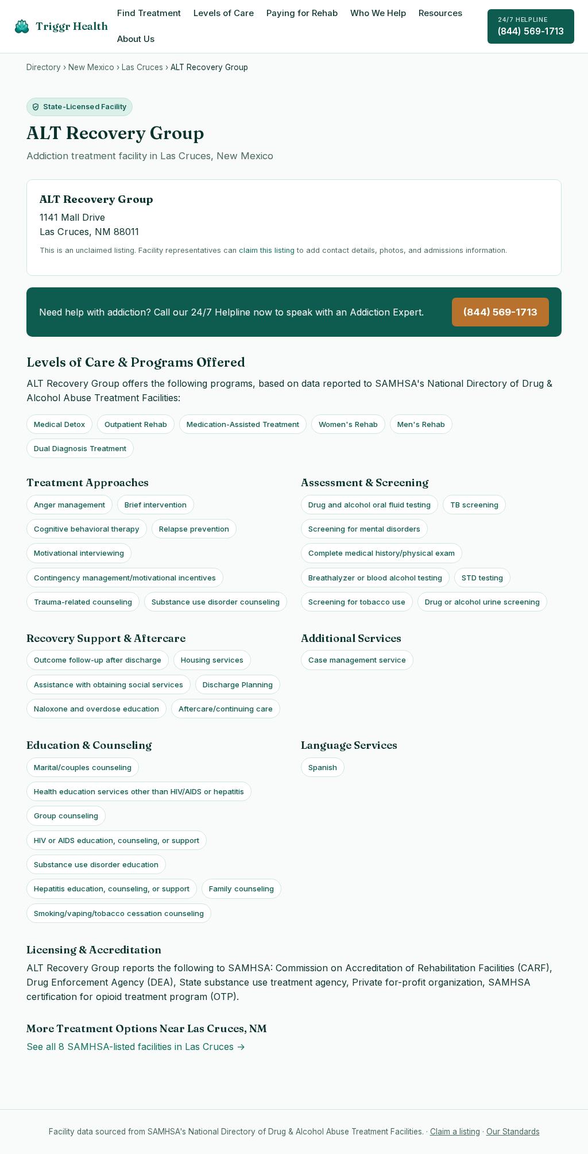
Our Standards (513, 1131)
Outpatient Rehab (136, 424)
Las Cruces (142, 67)
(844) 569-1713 (531, 26)
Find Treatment (149, 13)
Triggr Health (72, 26)
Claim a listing (455, 1131)
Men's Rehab (421, 424)
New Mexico (91, 67)
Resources (440, 13)
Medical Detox (59, 424)
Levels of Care (224, 13)
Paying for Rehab (302, 13)
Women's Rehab (348, 424)
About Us (135, 39)
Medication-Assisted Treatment (243, 424)
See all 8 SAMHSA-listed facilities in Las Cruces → (135, 1046)
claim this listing (267, 250)
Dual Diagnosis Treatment (80, 448)
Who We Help (378, 13)
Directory (43, 67)
